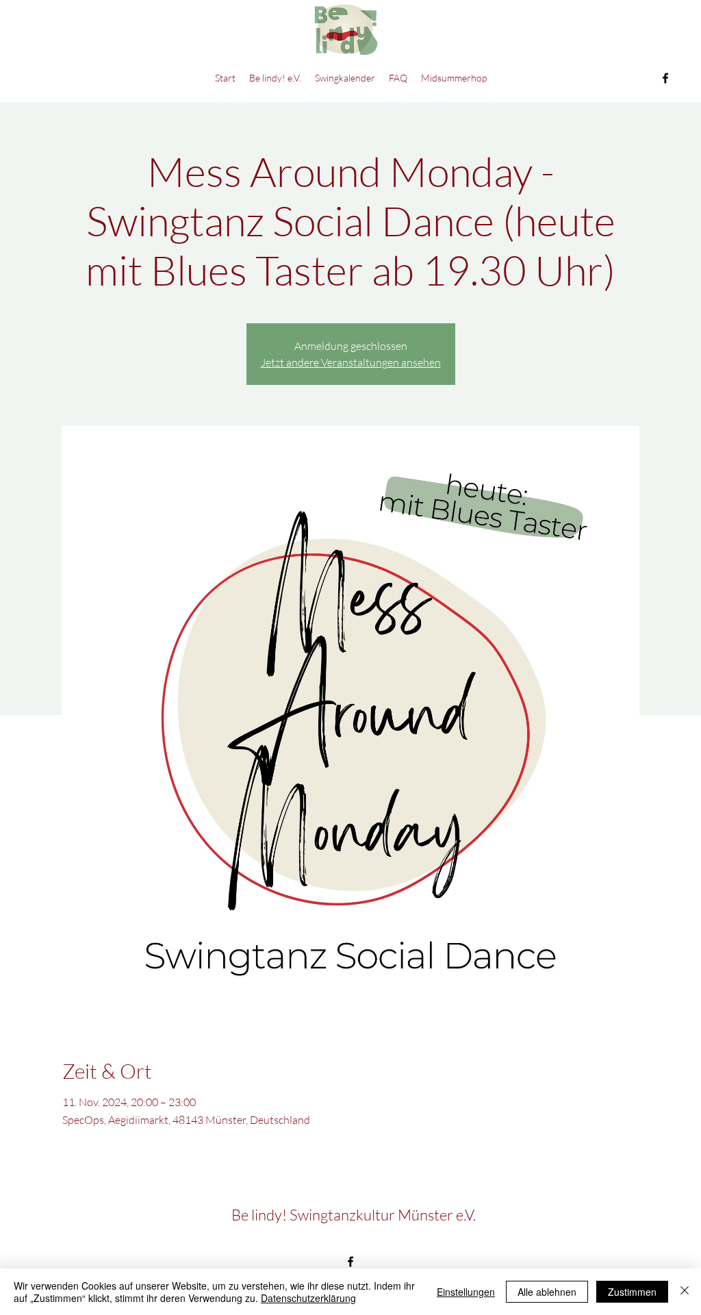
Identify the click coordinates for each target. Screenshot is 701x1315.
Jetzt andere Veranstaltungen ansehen (351, 362)
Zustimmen (632, 1292)
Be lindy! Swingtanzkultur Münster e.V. (353, 1214)
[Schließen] (684, 1291)
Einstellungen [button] (466, 1292)
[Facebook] (665, 78)
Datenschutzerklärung (308, 1298)
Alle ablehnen (547, 1292)
